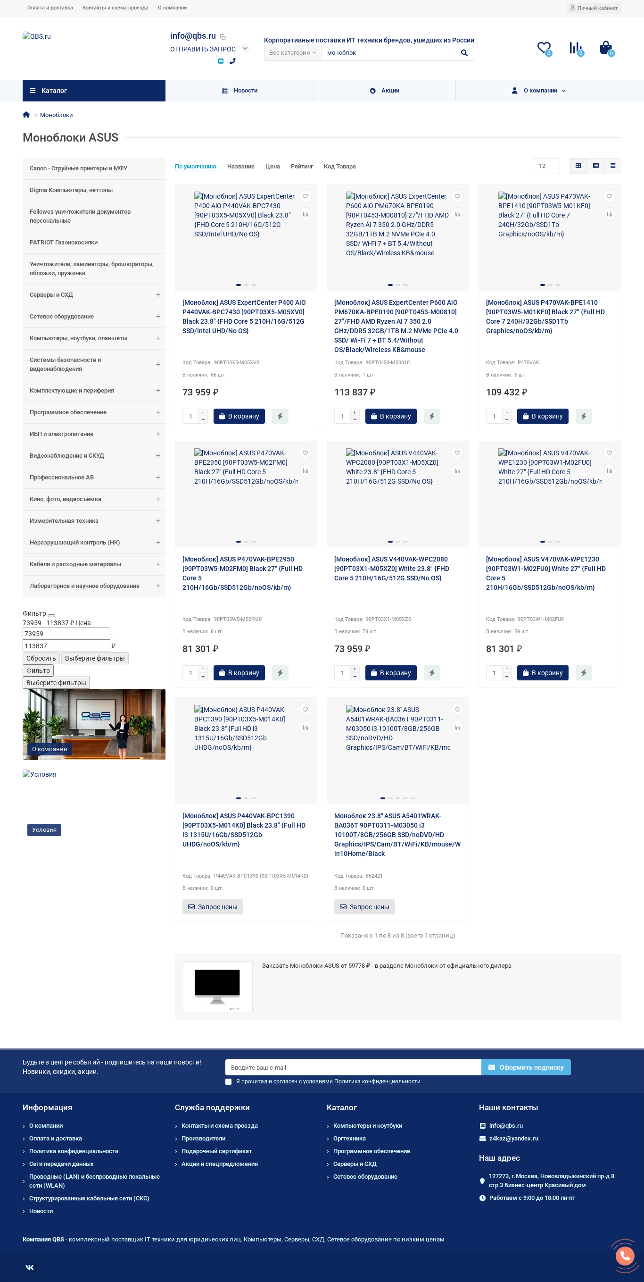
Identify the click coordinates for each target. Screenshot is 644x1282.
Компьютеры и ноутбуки (367, 1125)
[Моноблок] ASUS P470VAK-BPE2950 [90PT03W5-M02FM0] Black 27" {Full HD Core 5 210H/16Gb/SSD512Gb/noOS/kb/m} (242, 573)
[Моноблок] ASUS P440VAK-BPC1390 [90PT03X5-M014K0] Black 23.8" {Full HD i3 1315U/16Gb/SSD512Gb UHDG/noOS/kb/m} (243, 830)
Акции (390, 90)
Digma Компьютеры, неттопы (71, 189)
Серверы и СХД (51, 294)
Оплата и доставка (50, 8)
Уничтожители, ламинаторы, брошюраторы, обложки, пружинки (92, 268)
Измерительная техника (64, 520)
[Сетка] (578, 166)
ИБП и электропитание (61, 433)
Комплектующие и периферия (72, 390)
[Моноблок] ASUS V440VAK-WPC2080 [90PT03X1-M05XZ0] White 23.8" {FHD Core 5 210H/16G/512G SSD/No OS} (391, 568)
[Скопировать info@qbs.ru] (223, 37)
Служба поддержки (212, 1107)
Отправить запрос (203, 49)
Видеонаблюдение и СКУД (67, 455)
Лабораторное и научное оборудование (85, 585)
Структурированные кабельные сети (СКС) (89, 1198)
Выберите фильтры (95, 658)
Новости (245, 90)
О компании (172, 8)
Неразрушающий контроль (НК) (75, 542)
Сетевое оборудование (62, 316)
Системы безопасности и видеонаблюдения (65, 364)
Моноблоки (56, 114)
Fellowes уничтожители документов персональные (80, 216)
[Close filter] (51, 615)
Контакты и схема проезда (116, 8)
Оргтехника (349, 1138)
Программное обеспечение (68, 412)
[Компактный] (612, 166)
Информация (47, 1107)
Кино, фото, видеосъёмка (65, 499)
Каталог (342, 1107)
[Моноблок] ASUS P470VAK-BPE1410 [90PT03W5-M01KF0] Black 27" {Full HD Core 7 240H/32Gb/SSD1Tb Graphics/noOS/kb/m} (545, 317)
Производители (203, 1138)
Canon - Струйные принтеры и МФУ (78, 168)
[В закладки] (305, 195)
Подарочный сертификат (217, 1151)
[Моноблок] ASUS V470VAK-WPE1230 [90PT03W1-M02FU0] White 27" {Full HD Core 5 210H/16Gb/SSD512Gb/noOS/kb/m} (546, 573)
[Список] (596, 166)
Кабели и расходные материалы (75, 564)
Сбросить (41, 658)
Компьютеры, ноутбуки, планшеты (78, 338)
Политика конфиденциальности (73, 1151)
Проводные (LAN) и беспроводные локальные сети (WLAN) (94, 1181)
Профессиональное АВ (62, 477)
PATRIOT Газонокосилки (64, 242)
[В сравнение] (305, 213)
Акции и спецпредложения (220, 1163)
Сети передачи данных (61, 1163)
